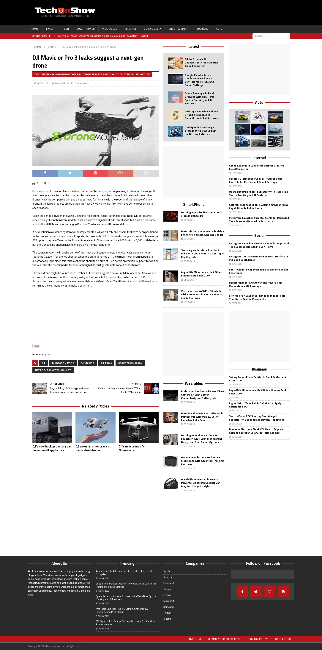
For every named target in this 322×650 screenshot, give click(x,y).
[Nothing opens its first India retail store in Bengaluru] (170, 216)
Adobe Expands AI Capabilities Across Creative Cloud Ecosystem (202, 62)
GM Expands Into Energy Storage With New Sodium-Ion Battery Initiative (201, 130)
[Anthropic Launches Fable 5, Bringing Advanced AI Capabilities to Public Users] (175, 115)
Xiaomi (167, 618)
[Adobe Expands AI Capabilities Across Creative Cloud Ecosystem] (175, 63)
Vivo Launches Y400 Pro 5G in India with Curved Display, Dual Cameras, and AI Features (202, 294)
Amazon (168, 577)
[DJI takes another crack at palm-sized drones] (95, 427)
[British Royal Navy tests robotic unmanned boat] (275, 117)
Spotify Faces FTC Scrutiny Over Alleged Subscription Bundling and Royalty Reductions (256, 417)
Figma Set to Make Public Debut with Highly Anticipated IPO (255, 404)
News (86, 83)
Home (35, 29)
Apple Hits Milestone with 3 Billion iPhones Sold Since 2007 (201, 273)
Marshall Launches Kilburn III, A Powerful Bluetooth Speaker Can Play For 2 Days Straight (200, 482)
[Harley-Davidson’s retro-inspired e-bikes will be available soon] (258, 117)
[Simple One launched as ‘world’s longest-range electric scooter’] (242, 129)
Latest (50, 29)
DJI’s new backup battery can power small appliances (52, 448)
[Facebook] (242, 591)
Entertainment (179, 29)
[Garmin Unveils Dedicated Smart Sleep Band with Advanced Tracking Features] (170, 461)
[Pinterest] (283, 591)
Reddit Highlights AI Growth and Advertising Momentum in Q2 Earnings (255, 284)
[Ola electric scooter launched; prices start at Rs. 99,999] (242, 141)
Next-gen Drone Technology (53, 370)
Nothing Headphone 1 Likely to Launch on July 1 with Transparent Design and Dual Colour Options (201, 438)
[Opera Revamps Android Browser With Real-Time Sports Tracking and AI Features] (175, 97)
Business (202, 29)
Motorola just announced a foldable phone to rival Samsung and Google (202, 233)
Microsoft (168, 601)
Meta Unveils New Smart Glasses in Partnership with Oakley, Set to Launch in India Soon (202, 416)
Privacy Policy (258, 639)
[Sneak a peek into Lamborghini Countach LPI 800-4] (275, 129)
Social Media (152, 29)
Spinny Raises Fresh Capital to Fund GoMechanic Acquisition (258, 378)
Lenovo (167, 595)
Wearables (109, 29)
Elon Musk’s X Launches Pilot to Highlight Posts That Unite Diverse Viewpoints (257, 297)
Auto (219, 29)
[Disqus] (95, 503)
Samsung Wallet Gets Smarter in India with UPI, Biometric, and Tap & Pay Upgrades (202, 253)
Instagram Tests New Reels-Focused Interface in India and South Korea (258, 258)
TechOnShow (62, 83)
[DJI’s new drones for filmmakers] (139, 427)
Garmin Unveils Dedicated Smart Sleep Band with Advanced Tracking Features (202, 460)
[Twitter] (256, 591)
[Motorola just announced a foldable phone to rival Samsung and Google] (170, 235)
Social (259, 235)
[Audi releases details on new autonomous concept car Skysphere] (258, 141)
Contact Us (283, 639)
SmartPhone (194, 204)
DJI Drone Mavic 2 (63, 363)
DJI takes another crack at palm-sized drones (93, 448)
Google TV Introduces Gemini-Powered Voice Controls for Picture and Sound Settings (199, 80)
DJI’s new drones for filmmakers (132, 448)
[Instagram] (269, 591)
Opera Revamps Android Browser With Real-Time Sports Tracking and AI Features (199, 98)
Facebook (168, 583)
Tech (66, 29)
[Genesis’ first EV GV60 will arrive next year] (242, 117)
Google (167, 589)
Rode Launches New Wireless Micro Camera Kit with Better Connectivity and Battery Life (202, 394)
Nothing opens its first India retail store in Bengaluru (201, 214)
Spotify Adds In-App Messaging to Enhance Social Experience (258, 271)
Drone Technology (130, 363)
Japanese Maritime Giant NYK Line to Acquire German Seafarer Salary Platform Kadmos (256, 430)
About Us (195, 639)
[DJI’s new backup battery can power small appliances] (52, 427)
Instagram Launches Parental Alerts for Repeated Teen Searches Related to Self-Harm (259, 219)
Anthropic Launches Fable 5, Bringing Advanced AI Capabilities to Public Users (202, 114)
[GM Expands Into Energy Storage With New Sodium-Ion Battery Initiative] (175, 131)
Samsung (168, 607)
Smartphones (86, 29)
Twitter (167, 612)
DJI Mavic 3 (87, 363)
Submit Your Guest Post (224, 639)
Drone (78, 83)
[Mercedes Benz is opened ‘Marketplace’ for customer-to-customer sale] (275, 141)
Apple (166, 571)
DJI (43, 363)
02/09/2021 (43, 83)
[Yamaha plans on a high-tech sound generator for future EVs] (258, 129)
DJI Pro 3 (106, 363)
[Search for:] (271, 35)
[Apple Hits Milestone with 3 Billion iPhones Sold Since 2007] (170, 276)
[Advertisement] (223, 12)
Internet (130, 29)
